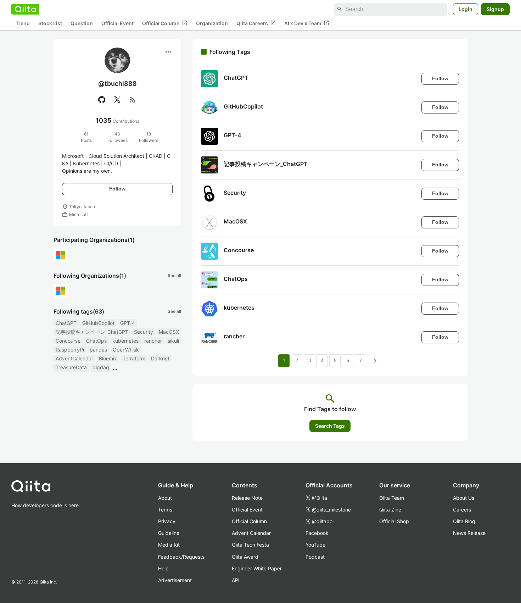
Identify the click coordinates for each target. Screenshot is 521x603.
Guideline (168, 533)
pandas (98, 350)
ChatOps (96, 341)
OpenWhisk (126, 350)
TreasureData (71, 367)
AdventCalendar (74, 358)
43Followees (117, 137)
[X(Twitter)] (117, 99)
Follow (117, 189)
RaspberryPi (70, 350)
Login (465, 9)
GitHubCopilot (98, 323)
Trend (23, 23)
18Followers (148, 137)
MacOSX (169, 332)
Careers (462, 510)
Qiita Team (391, 498)
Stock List (50, 23)
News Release (469, 533)
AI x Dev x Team (306, 23)
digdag (101, 367)
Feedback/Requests (181, 557)
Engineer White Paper (257, 568)
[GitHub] (102, 99)
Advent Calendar (251, 533)
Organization (212, 23)
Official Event (117, 23)
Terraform (134, 358)
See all (174, 275)
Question (82, 23)
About (165, 498)
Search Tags (330, 426)
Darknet (160, 358)
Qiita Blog (464, 521)
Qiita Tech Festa (250, 545)
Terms (165, 510)
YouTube (315, 545)
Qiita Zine (390, 510)
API (236, 580)
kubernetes (125, 341)
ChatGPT (66, 323)
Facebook (317, 533)
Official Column (164, 23)
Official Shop (394, 521)
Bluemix (108, 358)
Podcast (315, 557)
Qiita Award (245, 557)
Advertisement (175, 580)
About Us (463, 498)
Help (163, 568)
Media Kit (169, 545)
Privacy (166, 521)
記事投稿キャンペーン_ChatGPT (92, 332)
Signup (495, 9)
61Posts (86, 137)
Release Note (247, 498)
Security (143, 332)
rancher (153, 341)
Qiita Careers (256, 23)
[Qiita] (25, 9)
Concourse (68, 341)
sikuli (173, 341)
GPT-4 (127, 323)
